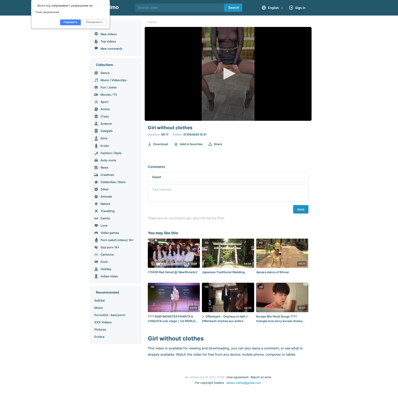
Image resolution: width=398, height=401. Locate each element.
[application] (228, 74)
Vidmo (152, 22)
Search (233, 8)
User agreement (238, 377)
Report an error (261, 377)
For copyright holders (209, 382)
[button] (228, 73)
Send (300, 209)
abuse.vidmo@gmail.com (243, 382)
